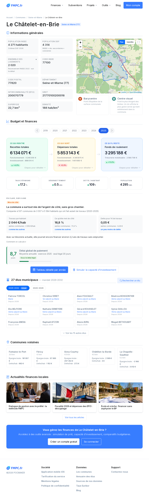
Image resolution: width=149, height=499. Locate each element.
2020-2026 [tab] (38, 288)
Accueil (9, 17)
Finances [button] (56, 5)
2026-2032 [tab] (17, 288)
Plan (121, 42)
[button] (110, 64)
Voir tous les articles (74, 417)
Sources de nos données (89, 481)
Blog (118, 5)
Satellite (130, 42)
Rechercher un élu (131, 280)
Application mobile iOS (53, 472)
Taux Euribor (82, 485)
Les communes (84, 472)
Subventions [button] (75, 5)
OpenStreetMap (135, 92)
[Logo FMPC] (15, 468)
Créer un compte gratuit (63, 441)
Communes (20, 17)
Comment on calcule (15, 242)
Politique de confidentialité (55, 485)
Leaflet (123, 92)
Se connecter (91, 441)
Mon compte (133, 5)
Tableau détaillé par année (51, 269)
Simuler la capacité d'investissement (96, 269)
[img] (109, 66)
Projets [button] (90, 5)
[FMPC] (15, 5)
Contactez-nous (119, 472)
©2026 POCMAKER (15, 472)
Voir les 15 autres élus (75, 333)
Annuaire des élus (85, 476)
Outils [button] (105, 5)
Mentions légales (50, 481)
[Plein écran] (138, 42)
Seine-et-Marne (35, 17)
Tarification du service (53, 476)
